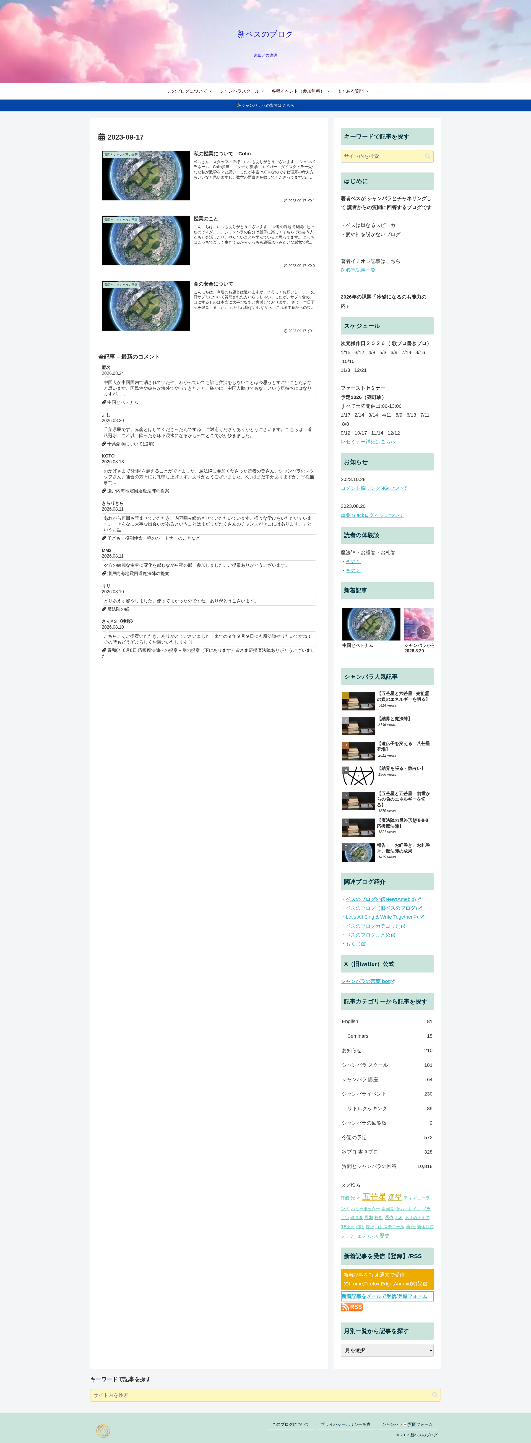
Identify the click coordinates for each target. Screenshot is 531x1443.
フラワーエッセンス (359, 1236)
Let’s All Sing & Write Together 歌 (382, 917)
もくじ (353, 944)
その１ (353, 561)
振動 (378, 1217)
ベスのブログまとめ (368, 935)
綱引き (356, 1217)
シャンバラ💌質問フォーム (407, 1424)
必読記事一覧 (361, 270)
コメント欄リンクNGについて (374, 488)
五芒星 (374, 1196)
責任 (411, 1226)
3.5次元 (348, 1227)
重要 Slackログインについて (372, 515)
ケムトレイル (408, 1209)
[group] (371, 633)
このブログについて (290, 1424)
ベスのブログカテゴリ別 (373, 926)
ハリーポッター (365, 1209)
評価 (345, 1198)
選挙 (395, 1197)
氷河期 (388, 1208)
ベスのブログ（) (381, 908)
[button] (428, 156)
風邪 (368, 1217)
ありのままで (417, 1217)
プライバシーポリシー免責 (346, 1424)
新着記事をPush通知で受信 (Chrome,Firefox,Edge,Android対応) (383, 1279)
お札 (399, 1217)
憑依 (389, 1217)
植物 (360, 1227)
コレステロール (389, 1227)
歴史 (384, 1236)
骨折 (370, 1227)
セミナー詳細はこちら (370, 442)
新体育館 (425, 1227)
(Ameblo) (381, 899)
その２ (353, 570)
